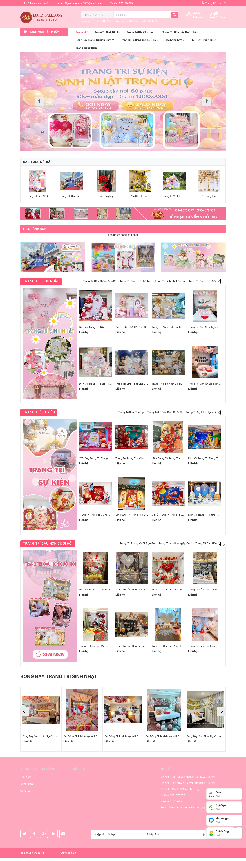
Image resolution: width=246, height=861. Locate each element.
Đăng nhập (26, 783)
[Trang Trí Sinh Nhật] (37, 181)
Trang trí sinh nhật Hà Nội (94, 21)
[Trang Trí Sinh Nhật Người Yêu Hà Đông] (204, 362)
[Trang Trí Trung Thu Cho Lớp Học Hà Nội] (131, 437)
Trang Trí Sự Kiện (39, 412)
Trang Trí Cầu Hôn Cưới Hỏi (48, 543)
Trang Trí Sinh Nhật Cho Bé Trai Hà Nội (137, 383)
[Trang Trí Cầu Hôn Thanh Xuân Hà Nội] (131, 568)
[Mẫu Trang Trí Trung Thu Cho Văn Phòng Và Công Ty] (168, 437)
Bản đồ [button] (79, 769)
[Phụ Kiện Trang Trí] (140, 181)
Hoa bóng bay (106, 196)
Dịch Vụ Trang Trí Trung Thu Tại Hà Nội (211, 458)
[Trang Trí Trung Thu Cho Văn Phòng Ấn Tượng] (95, 493)
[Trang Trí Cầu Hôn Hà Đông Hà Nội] (131, 624)
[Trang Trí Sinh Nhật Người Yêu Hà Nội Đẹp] (204, 306)
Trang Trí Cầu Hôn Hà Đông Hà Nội (135, 646)
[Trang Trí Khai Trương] (71, 181)
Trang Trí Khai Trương (72, 196)
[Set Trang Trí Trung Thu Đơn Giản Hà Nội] (131, 493)
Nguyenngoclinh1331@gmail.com (83, 3)
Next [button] (206, 101)
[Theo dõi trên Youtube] (63, 834)
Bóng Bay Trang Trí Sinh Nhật (58, 676)
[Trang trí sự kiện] (50, 474)
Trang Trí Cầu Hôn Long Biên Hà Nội (173, 589)
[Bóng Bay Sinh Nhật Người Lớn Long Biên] (123, 710)
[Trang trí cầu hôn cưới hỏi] (50, 606)
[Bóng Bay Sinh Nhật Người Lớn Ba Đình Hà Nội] (164, 710)
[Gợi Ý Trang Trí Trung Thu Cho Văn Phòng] (168, 493)
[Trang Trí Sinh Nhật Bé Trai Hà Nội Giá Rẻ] (168, 306)
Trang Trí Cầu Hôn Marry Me (95, 646)
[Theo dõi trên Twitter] (24, 834)
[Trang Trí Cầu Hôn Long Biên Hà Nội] (168, 568)
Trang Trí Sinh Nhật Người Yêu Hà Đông (211, 383)
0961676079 (126, 3)
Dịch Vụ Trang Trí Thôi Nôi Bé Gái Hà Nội (102, 383)
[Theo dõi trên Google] (44, 834)
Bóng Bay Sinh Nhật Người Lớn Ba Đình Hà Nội (173, 736)
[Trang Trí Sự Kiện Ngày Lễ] (174, 181)
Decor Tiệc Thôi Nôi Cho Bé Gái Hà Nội (137, 327)
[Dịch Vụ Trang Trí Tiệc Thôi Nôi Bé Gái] (95, 306)
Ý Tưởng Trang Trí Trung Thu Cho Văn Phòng (105, 458)
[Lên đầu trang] (239, 844)
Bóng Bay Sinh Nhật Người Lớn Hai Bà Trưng (89, 736)
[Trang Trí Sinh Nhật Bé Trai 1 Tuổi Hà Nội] (168, 362)
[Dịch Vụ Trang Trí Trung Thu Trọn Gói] (204, 493)
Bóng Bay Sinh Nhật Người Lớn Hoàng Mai (46, 736)
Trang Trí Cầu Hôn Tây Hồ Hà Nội (207, 589)
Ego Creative (52, 852)
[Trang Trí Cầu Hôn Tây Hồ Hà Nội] (204, 568)
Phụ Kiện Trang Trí (140, 196)
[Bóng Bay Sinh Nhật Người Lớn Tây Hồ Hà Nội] (205, 710)
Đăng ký (25, 790)
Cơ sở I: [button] (167, 769)
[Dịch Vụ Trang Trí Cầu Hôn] (95, 568)
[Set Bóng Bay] (208, 181)
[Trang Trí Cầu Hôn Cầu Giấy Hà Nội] (204, 624)
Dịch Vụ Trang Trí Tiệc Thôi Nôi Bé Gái (101, 327)
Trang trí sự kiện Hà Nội (120, 21)
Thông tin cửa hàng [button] (37, 769)
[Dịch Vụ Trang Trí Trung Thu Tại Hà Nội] (204, 437)
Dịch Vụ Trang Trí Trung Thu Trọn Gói (209, 514)
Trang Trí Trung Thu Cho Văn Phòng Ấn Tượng (106, 514)
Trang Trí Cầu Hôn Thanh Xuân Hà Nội (137, 589)
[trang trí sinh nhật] (193, 257)
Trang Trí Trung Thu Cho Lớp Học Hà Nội (139, 458)
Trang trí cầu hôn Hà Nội (146, 21)
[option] (123, 101)
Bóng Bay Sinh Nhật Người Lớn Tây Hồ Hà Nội (213, 736)
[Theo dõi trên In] (54, 834)
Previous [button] (39, 101)
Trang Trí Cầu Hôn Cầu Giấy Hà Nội (208, 646)
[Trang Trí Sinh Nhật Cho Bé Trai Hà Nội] (131, 362)
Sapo (80, 852)
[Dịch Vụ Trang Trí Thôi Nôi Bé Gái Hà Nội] (95, 362)
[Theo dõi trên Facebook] (34, 834)
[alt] (123, 213)
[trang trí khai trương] (52, 257)
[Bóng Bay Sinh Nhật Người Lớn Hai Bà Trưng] (82, 710)
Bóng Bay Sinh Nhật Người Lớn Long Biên (128, 736)
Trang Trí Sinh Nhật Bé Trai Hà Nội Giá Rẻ (176, 327)
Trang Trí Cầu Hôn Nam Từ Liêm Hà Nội (175, 646)
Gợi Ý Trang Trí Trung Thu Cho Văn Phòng (176, 514)
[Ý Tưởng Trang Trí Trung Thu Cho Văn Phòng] (95, 437)
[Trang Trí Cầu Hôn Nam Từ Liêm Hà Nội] (168, 624)
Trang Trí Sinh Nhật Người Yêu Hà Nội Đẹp (212, 327)
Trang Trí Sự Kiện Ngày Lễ (177, 196)
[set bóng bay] (123, 257)
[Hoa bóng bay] (106, 181)
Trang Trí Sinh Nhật (37, 196)
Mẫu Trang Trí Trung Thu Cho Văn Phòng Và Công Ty (182, 458)
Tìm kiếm (25, 776)
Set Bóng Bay (209, 196)
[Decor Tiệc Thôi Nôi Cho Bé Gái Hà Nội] (131, 306)
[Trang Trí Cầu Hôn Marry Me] (95, 624)
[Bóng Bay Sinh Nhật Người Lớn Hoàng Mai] (41, 710)
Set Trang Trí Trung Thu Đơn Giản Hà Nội (139, 514)
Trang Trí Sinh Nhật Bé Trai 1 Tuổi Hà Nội (175, 383)
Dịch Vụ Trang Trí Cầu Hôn (94, 589)
